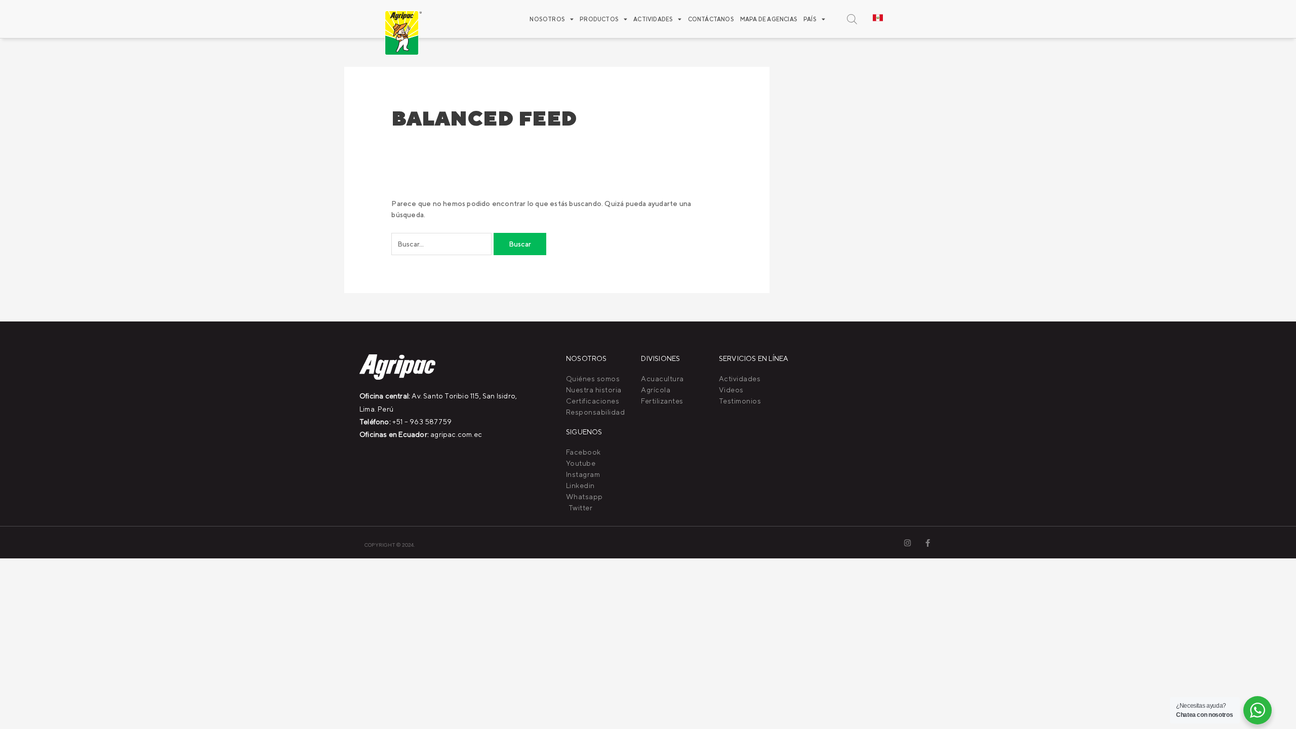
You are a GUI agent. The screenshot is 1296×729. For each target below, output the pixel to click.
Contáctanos (711, 19)
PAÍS (810, 19)
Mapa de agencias (768, 19)
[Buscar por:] (442, 244)
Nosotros (547, 19)
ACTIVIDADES (653, 19)
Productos (599, 19)
